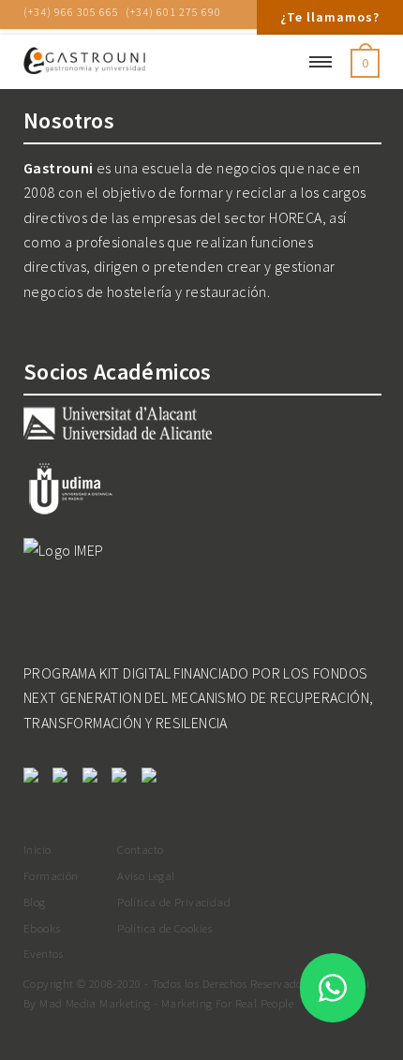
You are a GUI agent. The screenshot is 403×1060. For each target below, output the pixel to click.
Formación (51, 875)
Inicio (37, 849)
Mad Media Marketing (95, 1002)
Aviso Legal (145, 875)
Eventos (43, 953)
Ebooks (41, 927)
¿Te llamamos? (330, 16)
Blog (34, 901)
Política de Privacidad (174, 901)
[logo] (145, 62)
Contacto (140, 849)
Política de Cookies (165, 927)
